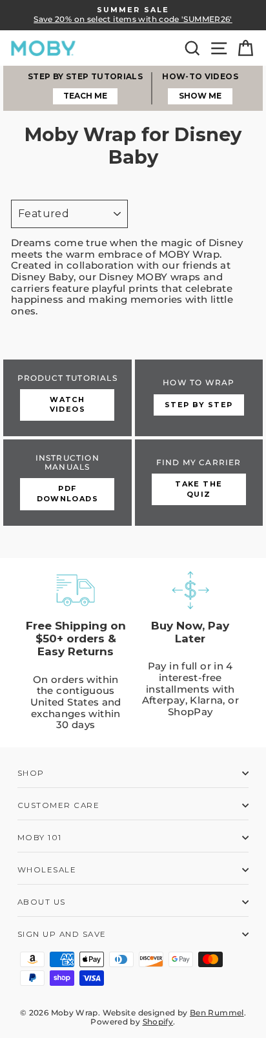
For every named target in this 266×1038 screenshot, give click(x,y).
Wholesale (46, 869)
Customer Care (58, 805)
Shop (31, 773)
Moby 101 (39, 837)
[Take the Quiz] (199, 482)
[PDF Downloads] (67, 482)
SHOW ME (200, 96)
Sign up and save (62, 934)
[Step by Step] (199, 398)
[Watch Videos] (67, 398)
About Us (41, 902)
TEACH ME (85, 96)
